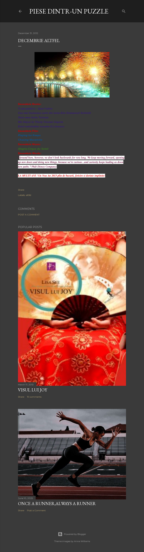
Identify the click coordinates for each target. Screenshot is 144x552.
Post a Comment (29, 214)
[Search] (124, 10)
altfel (28, 195)
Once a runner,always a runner (57, 503)
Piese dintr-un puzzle (68, 11)
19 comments (34, 396)
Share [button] (21, 189)
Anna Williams (82, 541)
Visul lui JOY (32, 390)
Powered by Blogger (75, 534)
